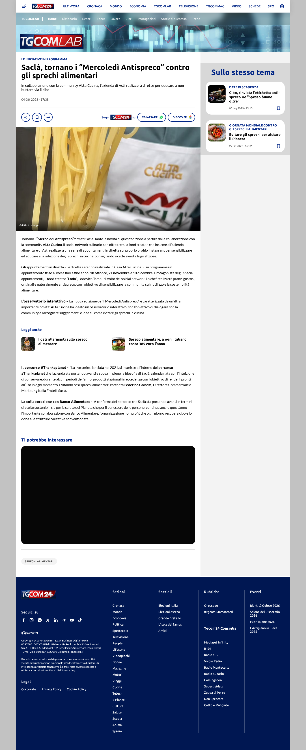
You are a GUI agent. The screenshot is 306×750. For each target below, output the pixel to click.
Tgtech (117, 693)
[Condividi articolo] (25, 117)
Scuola (117, 718)
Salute (117, 712)
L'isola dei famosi (170, 624)
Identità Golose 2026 (265, 605)
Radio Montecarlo (216, 667)
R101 (207, 648)
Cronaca (118, 605)
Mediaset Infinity (216, 642)
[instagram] (31, 620)
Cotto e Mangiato (216, 705)
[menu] (24, 6)
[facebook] (23, 620)
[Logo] (43, 6)
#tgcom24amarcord (218, 612)
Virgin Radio (213, 661)
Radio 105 (211, 655)
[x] (47, 620)
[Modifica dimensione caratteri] (48, 117)
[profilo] (282, 6)
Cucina (117, 687)
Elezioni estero (169, 612)
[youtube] (72, 620)
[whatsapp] (39, 620)
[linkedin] (56, 620)
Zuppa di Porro (214, 692)
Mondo (117, 612)
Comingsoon (213, 680)
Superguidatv (213, 686)
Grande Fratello (169, 618)
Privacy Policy (51, 689)
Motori (117, 674)
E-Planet (118, 700)
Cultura (117, 706)
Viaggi (117, 681)
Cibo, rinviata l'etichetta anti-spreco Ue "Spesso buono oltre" (254, 96)
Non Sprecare (214, 699)
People (117, 643)
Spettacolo (120, 631)
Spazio (117, 731)
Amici (162, 631)
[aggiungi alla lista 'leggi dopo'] (37, 117)
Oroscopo (211, 605)
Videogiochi (121, 656)
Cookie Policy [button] (76, 689)
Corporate (28, 689)
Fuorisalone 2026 (262, 622)
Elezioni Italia (168, 605)
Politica (117, 624)
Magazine (119, 668)
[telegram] (64, 620)
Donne (117, 662)
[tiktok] (80, 620)
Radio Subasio (214, 674)
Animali (117, 725)
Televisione (120, 637)
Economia (119, 618)
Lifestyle (118, 649)
